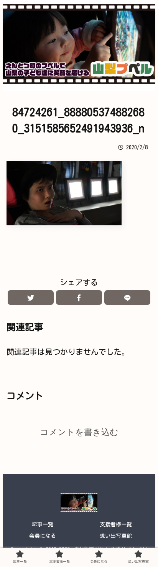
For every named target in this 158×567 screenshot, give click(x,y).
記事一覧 (42, 524)
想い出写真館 (116, 536)
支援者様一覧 (116, 524)
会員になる (42, 536)
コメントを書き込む (79, 432)
